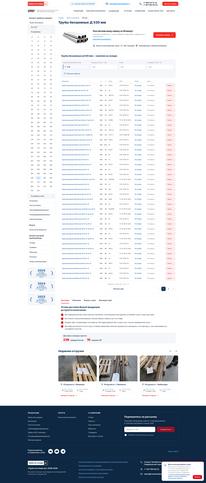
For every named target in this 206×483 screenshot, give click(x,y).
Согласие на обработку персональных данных (95, 469)
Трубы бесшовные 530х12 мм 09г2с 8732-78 (76, 115)
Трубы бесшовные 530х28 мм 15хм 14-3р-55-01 (77, 199)
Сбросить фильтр (73, 73)
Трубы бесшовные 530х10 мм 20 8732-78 (75, 105)
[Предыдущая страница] (158, 289)
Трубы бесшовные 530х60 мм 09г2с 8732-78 (76, 273)
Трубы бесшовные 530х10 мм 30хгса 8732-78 (77, 110)
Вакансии (92, 429)
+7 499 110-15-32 (150, 3)
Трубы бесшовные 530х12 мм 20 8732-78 (75, 125)
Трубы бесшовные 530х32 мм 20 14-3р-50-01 (76, 224)
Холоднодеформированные (39, 436)
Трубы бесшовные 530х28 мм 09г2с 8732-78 (76, 194)
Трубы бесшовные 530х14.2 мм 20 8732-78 (76, 145)
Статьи (91, 417)
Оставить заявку (163, 35)
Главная (61, 18)
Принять (197, 477)
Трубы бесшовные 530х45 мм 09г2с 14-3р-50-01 (78, 248)
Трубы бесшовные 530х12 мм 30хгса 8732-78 (77, 130)
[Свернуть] (53, 22)
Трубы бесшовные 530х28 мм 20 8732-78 (75, 204)
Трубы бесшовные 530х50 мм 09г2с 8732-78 (76, 263)
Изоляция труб (105, 300)
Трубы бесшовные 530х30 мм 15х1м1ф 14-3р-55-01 (78, 209)
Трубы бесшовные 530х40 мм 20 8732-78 (75, 244)
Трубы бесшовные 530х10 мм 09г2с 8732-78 (76, 100)
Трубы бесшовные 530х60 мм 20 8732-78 (75, 278)
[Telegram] (63, 451)
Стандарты (92, 432)
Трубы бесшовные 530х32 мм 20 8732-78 (75, 219)
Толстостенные (34, 425)
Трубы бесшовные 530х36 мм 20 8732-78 (75, 234)
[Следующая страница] (173, 289)
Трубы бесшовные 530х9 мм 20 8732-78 (75, 90)
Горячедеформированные (38, 429)
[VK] (50, 451)
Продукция (78, 11)
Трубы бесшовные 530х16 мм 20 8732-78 (75, 154)
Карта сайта (173, 451)
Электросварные (34, 440)
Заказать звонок (170, 4)
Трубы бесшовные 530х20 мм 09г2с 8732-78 (76, 164)
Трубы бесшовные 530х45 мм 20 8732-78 (75, 258)
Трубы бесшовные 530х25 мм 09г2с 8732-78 (76, 174)
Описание (76, 300)
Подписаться (165, 429)
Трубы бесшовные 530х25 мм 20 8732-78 (75, 184)
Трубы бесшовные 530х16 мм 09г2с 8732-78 (76, 150)
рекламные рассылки (146, 435)
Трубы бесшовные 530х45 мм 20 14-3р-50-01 (76, 253)
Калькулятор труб (155, 11)
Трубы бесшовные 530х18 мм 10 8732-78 (75, 159)
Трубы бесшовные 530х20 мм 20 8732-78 (75, 169)
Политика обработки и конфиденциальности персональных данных (103, 462)
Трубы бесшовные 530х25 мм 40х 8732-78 (76, 189)
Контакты (170, 11)
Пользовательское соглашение (90, 466)
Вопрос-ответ (90, 300)
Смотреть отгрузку (68, 395)
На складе (138, 86)
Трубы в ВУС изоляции (37, 432)
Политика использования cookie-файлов (93, 473)
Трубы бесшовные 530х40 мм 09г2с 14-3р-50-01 (78, 239)
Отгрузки (128, 11)
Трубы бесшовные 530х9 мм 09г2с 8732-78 (76, 85)
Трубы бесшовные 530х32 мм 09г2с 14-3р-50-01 (78, 214)
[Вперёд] (176, 351)
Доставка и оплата (95, 436)
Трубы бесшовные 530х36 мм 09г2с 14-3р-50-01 (78, 229)
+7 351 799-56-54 (150, 5)
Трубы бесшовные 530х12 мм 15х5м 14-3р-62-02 (78, 120)
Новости (91, 421)
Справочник (140, 11)
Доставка (65, 300)
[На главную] (38, 4)
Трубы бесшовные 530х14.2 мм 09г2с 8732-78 (77, 140)
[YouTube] (56, 451)
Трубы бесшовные (73, 18)
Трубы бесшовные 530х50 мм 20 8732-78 (75, 268)
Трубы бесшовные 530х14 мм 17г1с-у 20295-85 (77, 135)
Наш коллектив (94, 425)
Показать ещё (118, 289)
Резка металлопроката (95, 11)
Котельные (32, 421)
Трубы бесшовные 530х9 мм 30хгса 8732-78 (76, 95)
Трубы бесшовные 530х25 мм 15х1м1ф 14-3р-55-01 (78, 179)
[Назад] (170, 351)
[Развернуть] (53, 27)
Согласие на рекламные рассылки (91, 477)
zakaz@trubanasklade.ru (119, 4)
